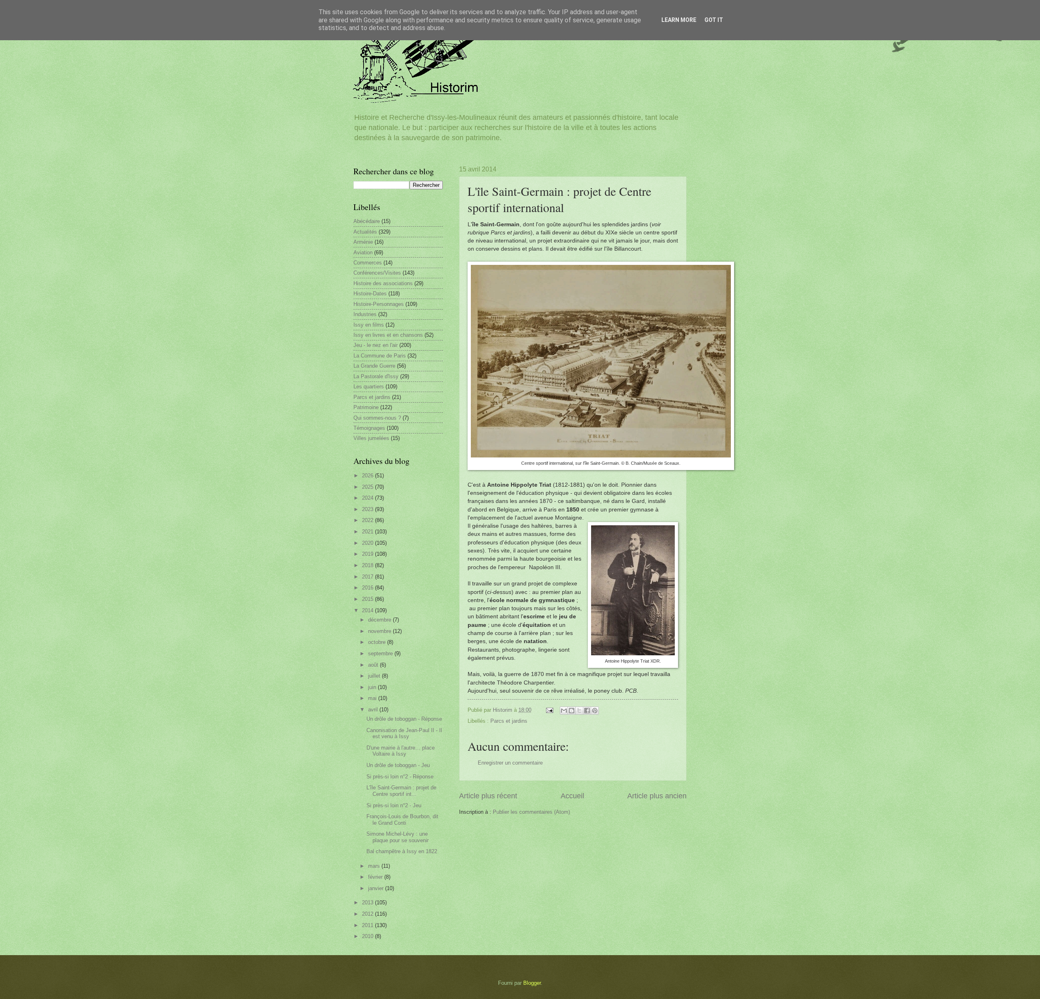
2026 (368, 475)
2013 (368, 902)
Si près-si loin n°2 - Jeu (393, 805)
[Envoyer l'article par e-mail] (549, 710)
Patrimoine (366, 407)
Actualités (365, 232)
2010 (368, 936)
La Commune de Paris (379, 356)
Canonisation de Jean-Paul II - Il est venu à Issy (404, 733)
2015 (368, 599)
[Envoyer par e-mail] (564, 710)
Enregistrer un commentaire (510, 763)
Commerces (367, 263)
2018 (368, 565)
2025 (368, 487)
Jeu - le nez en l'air (375, 345)
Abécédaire (366, 221)
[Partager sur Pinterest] (595, 710)
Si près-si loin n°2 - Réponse (399, 777)
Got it (713, 20)
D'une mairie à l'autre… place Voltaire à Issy (400, 751)
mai (373, 698)
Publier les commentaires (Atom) (531, 812)
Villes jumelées (371, 438)
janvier (376, 888)
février (376, 877)
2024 (368, 498)
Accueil (572, 796)
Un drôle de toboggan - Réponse (404, 719)
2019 (368, 554)
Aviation (363, 252)
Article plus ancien (657, 796)
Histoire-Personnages (378, 304)
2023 (368, 509)
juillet (375, 676)
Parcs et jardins (508, 721)
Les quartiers (368, 387)
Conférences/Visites (377, 273)
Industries (365, 314)
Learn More (678, 20)
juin (373, 687)
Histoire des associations (383, 283)
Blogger (532, 983)
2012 (368, 914)
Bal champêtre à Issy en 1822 (401, 851)
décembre (380, 620)
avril (373, 709)
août (374, 665)
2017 (368, 577)
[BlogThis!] (572, 710)
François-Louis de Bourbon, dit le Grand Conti (402, 819)
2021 (368, 532)
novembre (380, 631)
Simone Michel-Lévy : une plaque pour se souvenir (397, 837)
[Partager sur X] (579, 710)
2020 (368, 543)
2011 (368, 925)
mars (374, 866)
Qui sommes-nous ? (377, 418)
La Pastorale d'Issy (376, 376)
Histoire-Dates (370, 293)
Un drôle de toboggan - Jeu (398, 765)
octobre (377, 642)
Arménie (363, 242)
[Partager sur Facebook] (587, 710)
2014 (368, 610)
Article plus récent (488, 796)
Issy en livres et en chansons (388, 335)
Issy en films (368, 325)
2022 (368, 520)
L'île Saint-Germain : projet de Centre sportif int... (401, 790)
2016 (368, 588)
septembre (381, 653)
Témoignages (369, 428)
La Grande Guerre (374, 366)
